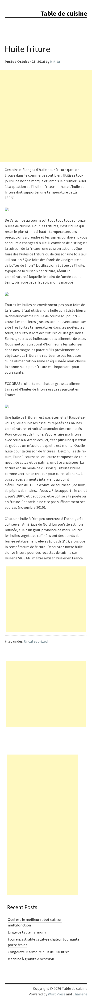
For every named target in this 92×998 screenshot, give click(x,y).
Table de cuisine (63, 13)
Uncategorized (36, 641)
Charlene (80, 994)
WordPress (56, 994)
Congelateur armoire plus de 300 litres (39, 951)
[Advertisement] (46, 116)
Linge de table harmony (27, 932)
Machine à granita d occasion (31, 958)
